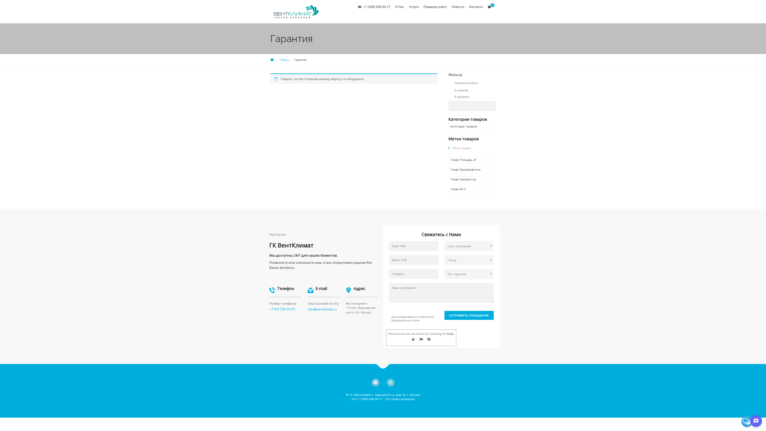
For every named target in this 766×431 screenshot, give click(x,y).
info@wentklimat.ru (322, 309)
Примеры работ (435, 7)
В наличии (461, 90)
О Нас (399, 7)
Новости (458, 7)
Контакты (476, 7)
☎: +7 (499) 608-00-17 (374, 7)
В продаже (461, 97)
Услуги (414, 7)
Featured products (466, 83)
